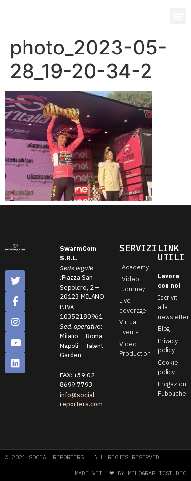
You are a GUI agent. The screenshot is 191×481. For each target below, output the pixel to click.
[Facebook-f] (15, 301)
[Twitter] (15, 280)
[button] (178, 16)
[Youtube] (15, 342)
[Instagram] (15, 322)
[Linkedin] (15, 362)
